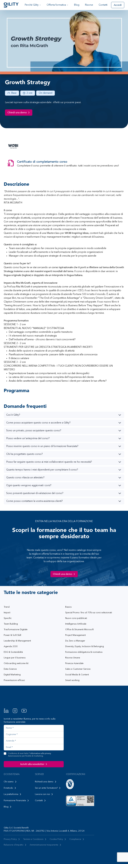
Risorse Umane (72, 658)
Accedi (118, 5)
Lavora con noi (42, 794)
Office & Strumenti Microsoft (79, 629)
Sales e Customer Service (78, 669)
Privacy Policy (10, 839)
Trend (7, 607)
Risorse (89, 5)
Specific (8, 618)
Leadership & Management (17, 641)
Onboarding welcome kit (16, 663)
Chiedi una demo (17, 112)
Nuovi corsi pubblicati (76, 618)
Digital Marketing (12, 675)
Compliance (75, 839)
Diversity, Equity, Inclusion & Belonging (84, 646)
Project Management (75, 635)
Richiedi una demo (44, 782)
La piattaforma (11, 794)
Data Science (10, 669)
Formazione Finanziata (15, 800)
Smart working (72, 680)
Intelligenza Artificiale (75, 624)
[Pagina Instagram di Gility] (14, 711)
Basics (68, 607)
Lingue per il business (15, 658)
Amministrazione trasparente (44, 845)
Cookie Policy (56, 839)
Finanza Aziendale (74, 663)
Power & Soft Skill (12, 635)
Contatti (103, 5)
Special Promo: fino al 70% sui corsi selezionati (88, 613)
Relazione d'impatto (13, 845)
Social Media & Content (77, 675)
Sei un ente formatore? (46, 788)
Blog (76, 5)
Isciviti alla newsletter (32, 764)
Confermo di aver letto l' (29, 755)
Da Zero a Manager (75, 641)
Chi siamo (9, 782)
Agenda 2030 (10, 646)
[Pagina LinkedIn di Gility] (6, 711)
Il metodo (8, 788)
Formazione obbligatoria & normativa (83, 652)
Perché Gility (32, 5)
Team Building (11, 624)
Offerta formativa (56, 5)
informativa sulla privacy (40, 753)
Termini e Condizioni (33, 839)
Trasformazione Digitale (15, 629)
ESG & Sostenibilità (13, 652)
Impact (7, 613)
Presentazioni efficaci (14, 680)
